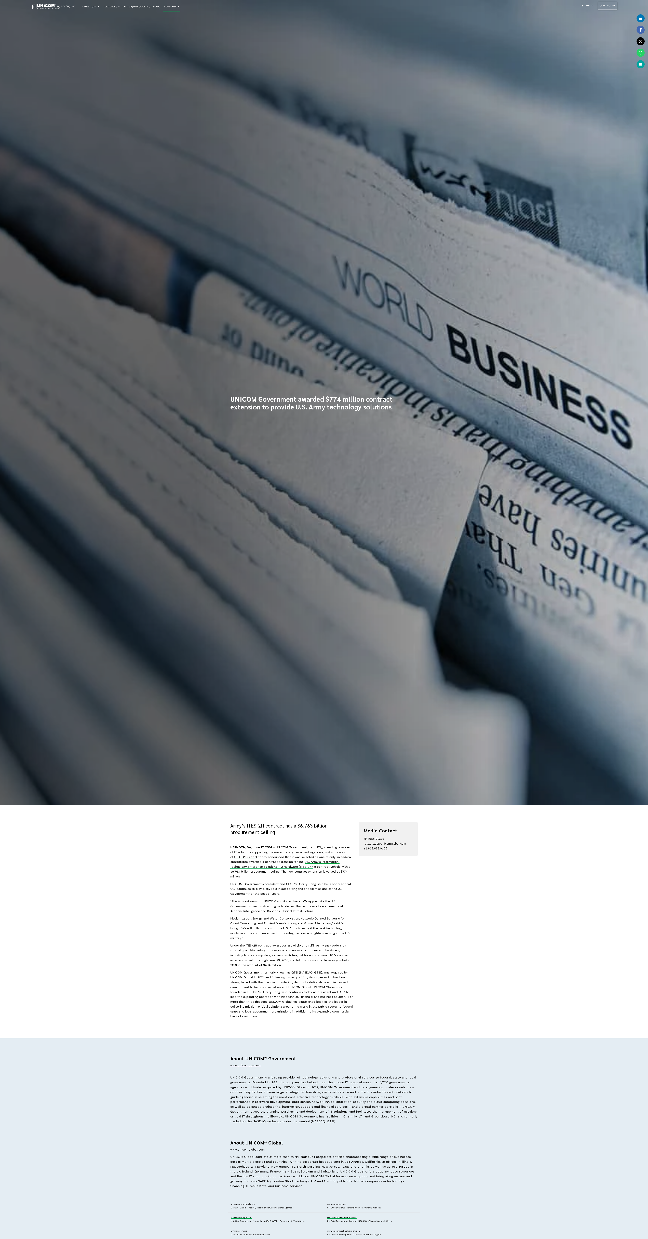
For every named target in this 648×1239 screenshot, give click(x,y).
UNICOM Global (245, 857)
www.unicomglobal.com (247, 1149)
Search (587, 5)
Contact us (608, 5)
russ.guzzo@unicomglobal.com (385, 843)
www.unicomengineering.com (342, 1217)
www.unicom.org (239, 1231)
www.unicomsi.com (336, 1204)
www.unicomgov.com (245, 1065)
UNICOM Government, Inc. (295, 847)
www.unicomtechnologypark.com (343, 1231)
